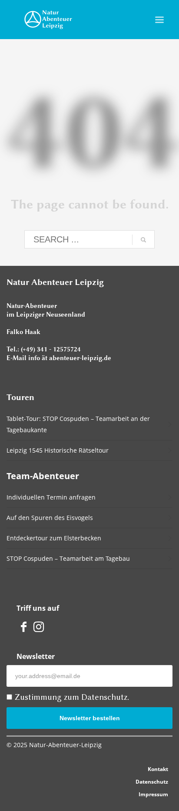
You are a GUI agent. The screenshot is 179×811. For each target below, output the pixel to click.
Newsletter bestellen (90, 718)
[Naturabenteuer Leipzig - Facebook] (24, 626)
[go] (143, 240)
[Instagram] (39, 626)
